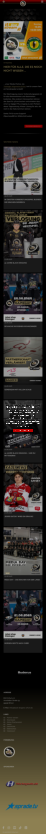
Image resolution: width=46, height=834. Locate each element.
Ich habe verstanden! (23, 430)
